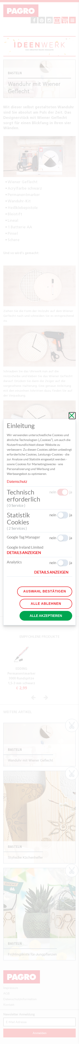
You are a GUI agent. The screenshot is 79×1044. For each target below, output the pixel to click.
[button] (26, 552)
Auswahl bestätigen (44, 591)
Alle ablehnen (46, 603)
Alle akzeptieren (46, 616)
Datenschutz (17, 481)
